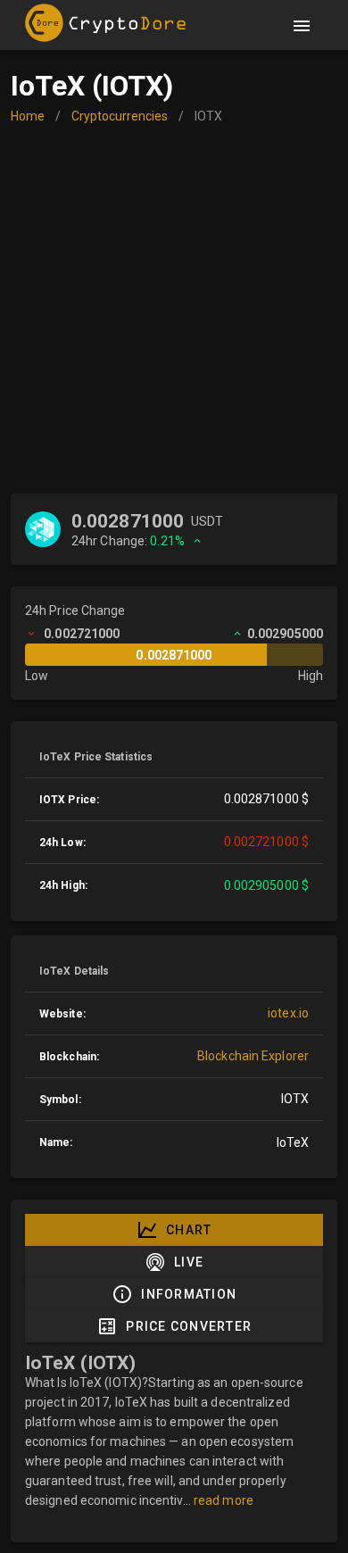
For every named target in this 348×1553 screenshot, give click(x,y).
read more (223, 1500)
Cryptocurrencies (119, 116)
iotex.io (288, 1013)
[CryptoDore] (110, 26)
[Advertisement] (174, 311)
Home (28, 116)
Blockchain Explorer (253, 1056)
